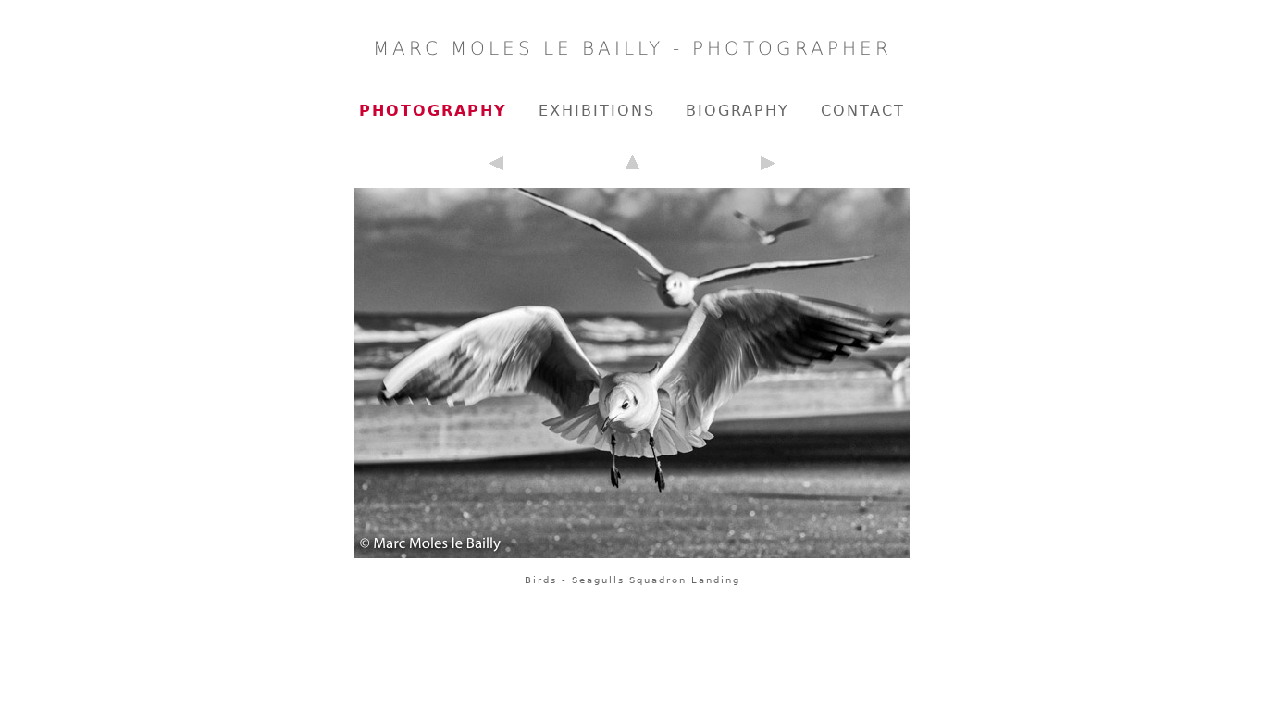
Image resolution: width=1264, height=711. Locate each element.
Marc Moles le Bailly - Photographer (632, 48)
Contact (863, 110)
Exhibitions (597, 110)
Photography (433, 110)
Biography (737, 110)
